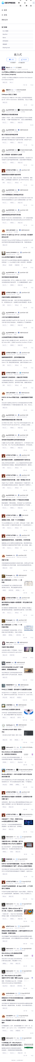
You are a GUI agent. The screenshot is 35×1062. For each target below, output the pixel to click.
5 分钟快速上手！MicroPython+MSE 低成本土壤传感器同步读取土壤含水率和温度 (12, 1045)
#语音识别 (13, 918)
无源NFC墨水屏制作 (8, 647)
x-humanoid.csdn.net (11, 69)
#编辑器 (18, 1030)
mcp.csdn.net (9, 374)
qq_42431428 (10, 110)
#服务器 (17, 265)
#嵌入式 (5, 82)
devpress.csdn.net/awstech (12, 111)
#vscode (5, 1030)
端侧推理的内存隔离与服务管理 (11, 174)
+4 (23, 635)
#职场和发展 (19, 590)
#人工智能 (5, 122)
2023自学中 (9, 1015)
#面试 (4, 590)
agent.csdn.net (9, 838)
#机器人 (19, 697)
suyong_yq (9, 725)
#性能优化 (5, 762)
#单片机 (11, 590)
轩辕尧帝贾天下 (10, 685)
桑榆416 (8, 90)
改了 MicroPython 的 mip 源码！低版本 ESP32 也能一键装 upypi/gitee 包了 (12, 978)
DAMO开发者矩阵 (21, 90)
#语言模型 (13, 122)
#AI (4, 182)
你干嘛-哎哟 (9, 769)
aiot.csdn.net (9, 131)
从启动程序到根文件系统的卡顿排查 (12, 337)
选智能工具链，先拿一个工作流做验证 (13, 520)
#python (20, 762)
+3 (23, 590)
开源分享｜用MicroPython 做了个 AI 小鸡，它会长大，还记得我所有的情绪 (12, 911)
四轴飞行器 (5, 560)
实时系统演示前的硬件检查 (10, 277)
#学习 (19, 717)
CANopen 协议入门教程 (9, 94)
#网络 (11, 784)
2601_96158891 (10, 230)
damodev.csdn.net (10, 91)
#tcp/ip (5, 784)
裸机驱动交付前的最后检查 (10, 114)
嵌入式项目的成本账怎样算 (10, 134)
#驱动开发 (5, 851)
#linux (16, 182)
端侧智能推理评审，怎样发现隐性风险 (13, 357)
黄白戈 (8, 67)
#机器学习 (17, 740)
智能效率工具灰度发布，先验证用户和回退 (15, 377)
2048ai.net (9, 517)
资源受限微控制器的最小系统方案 (12, 420)
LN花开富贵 (9, 705)
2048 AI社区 (24, 515)
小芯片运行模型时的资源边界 (10, 317)
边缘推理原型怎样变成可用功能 (11, 214)
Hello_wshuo (10, 642)
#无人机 (5, 697)
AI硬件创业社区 (24, 130)
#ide (11, 851)
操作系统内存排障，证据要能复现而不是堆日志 (16, 460)
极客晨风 (8, 662)
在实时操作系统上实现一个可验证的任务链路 (15, 500)
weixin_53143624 (11, 252)
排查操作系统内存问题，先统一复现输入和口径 (16, 480)
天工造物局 (18, 67)
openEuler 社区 (25, 170)
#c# (11, 568)
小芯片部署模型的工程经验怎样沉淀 (12, 194)
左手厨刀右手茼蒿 (11, 170)
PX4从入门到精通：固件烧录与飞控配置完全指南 (17, 689)
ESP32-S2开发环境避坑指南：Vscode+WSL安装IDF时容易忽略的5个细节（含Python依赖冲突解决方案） (17, 866)
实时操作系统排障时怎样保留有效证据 (13, 440)
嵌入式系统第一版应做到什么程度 (12, 154)
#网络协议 (18, 784)
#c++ (11, 82)
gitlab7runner (10, 926)
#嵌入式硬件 (5, 717)
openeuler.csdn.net (10, 172)
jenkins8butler (10, 993)
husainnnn (9, 555)
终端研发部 (9, 859)
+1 (21, 182)
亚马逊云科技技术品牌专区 (26, 769)
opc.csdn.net (9, 749)
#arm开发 (5, 1053)
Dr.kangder (9, 575)
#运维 (10, 265)
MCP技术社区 (25, 372)
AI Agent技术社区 (27, 836)
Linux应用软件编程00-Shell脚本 (12, 257)
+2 (25, 762)
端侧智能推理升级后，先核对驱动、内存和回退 (16, 540)
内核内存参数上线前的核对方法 (11, 297)
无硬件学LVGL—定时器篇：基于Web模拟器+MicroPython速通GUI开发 (12, 844)
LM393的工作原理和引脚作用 (11, 709)
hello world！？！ (11, 747)
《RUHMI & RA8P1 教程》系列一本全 (12, 735)
